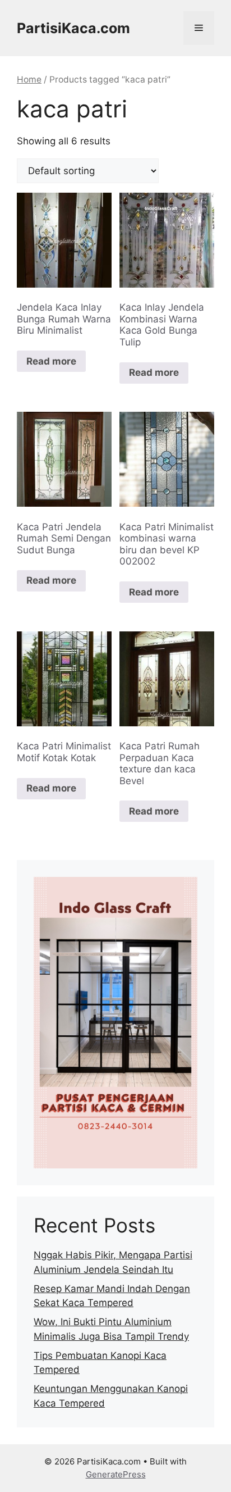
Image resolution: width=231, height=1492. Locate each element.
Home (29, 79)
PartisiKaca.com (73, 28)
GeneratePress (116, 1474)
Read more (51, 361)
